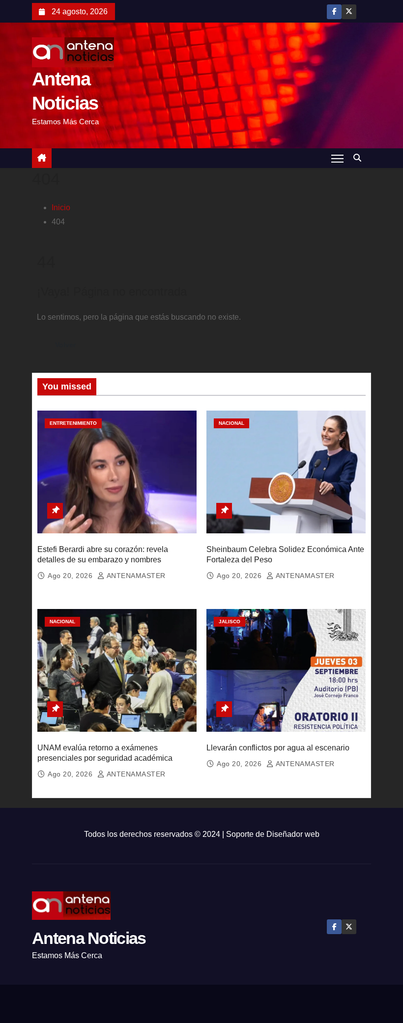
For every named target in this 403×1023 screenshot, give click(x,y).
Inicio (61, 207)
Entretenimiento (73, 423)
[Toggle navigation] (337, 158)
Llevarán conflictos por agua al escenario (277, 748)
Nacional (231, 423)
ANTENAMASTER (135, 576)
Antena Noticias (89, 938)
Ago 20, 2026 (71, 576)
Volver (65, 345)
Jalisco (229, 621)
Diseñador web (292, 834)
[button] (359, 158)
